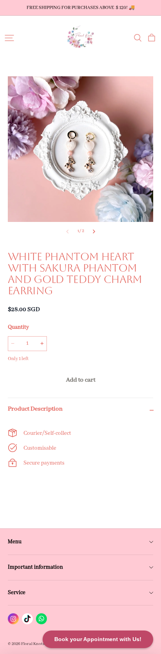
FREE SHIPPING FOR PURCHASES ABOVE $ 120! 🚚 (81, 8)
